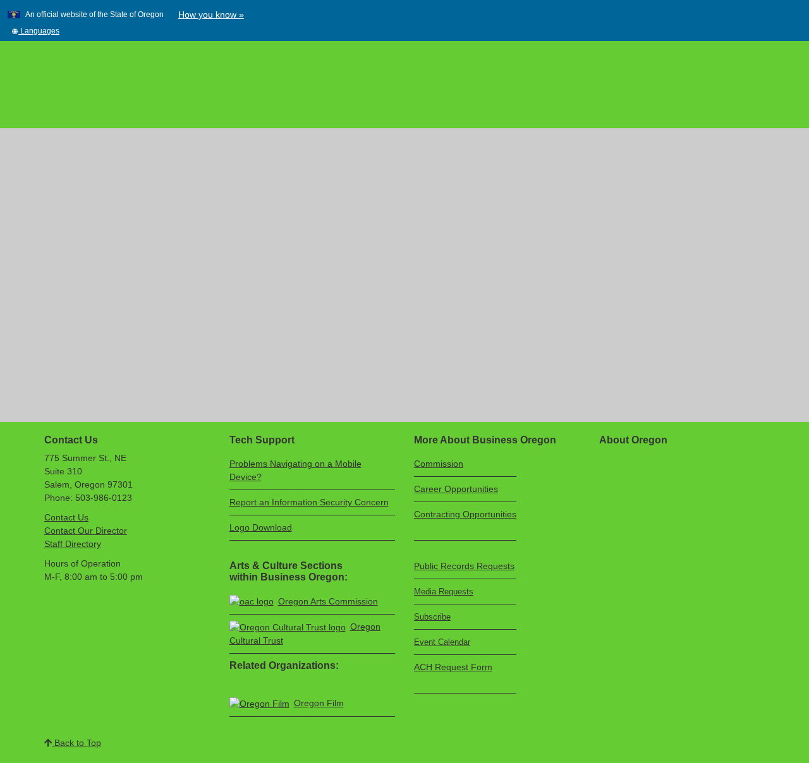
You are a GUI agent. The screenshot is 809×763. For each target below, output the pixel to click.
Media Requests (443, 591)
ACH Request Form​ (453, 667)
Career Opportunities (456, 489)
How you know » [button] (211, 14)
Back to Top (76, 743)
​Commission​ (438, 464)
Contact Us (66, 517)
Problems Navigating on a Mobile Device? (295, 470)
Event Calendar (442, 642)
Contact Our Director (85, 531)
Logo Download (260, 527)
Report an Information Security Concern (309, 502)
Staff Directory (72, 544)
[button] (35, 31)
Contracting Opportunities (465, 514)
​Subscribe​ (432, 617)
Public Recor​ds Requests (464, 566)
